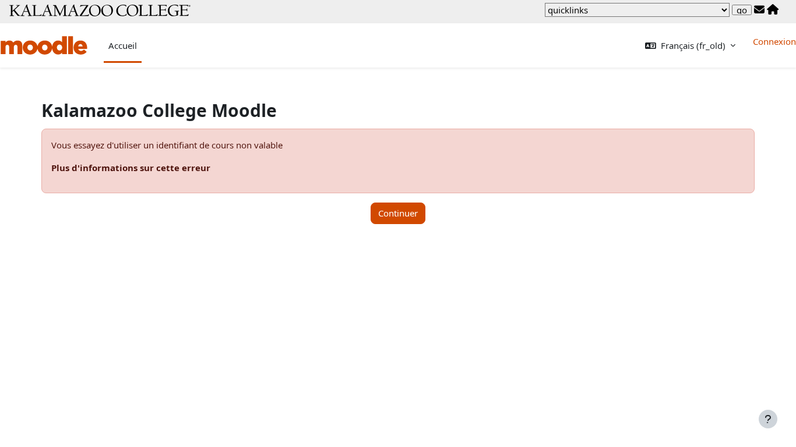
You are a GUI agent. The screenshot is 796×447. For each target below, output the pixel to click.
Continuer (398, 213)
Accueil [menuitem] (122, 45)
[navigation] (637, 10)
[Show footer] (768, 419)
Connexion (774, 41)
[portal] (773, 10)
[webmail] (759, 10)
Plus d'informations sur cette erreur (130, 167)
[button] (690, 45)
